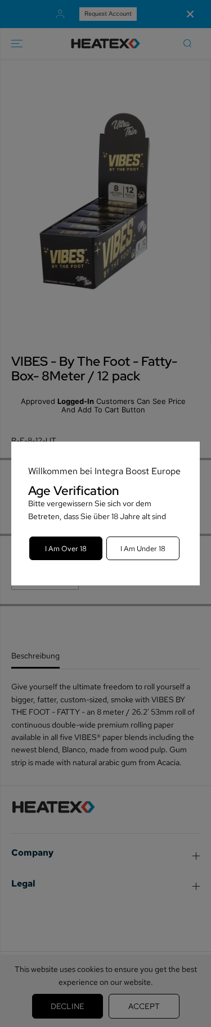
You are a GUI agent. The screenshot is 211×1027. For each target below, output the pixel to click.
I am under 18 (142, 548)
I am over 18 (66, 548)
